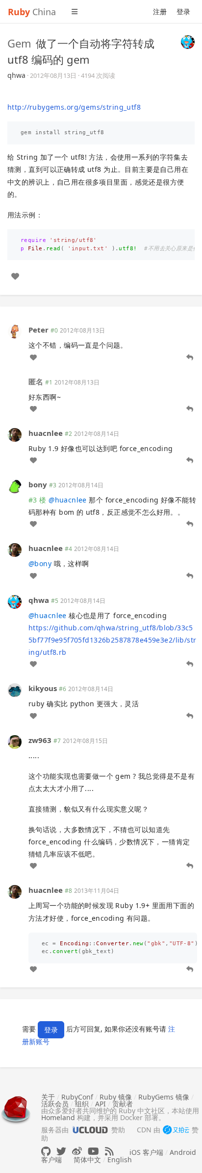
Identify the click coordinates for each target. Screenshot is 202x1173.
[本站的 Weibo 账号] (77, 1151)
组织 (82, 1103)
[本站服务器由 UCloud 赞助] (90, 1129)
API (100, 1103)
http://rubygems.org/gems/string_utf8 (74, 107)
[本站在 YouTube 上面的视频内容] (93, 1151)
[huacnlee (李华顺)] (15, 434)
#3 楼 (37, 499)
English (119, 1159)
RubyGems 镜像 (163, 1096)
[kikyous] (15, 689)
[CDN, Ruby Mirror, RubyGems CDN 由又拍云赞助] (176, 1130)
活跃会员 (55, 1103)
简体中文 (87, 1159)
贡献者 (122, 1103)
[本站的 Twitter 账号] (61, 1151)
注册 (160, 11)
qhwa (16, 75)
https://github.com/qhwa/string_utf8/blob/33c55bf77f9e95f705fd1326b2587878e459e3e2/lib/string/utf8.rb (112, 640)
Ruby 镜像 (116, 1096)
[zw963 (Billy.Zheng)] (15, 740)
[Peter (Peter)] (15, 330)
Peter (38, 330)
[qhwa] (188, 41)
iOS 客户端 (146, 1152)
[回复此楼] (189, 357)
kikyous (42, 688)
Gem (19, 43)
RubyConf (77, 1096)
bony (37, 484)
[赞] (15, 276)
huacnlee (45, 433)
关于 (48, 1096)
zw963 (39, 740)
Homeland (58, 1117)
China (32, 12)
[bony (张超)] (15, 485)
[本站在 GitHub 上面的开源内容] (45, 1151)
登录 (183, 11)
